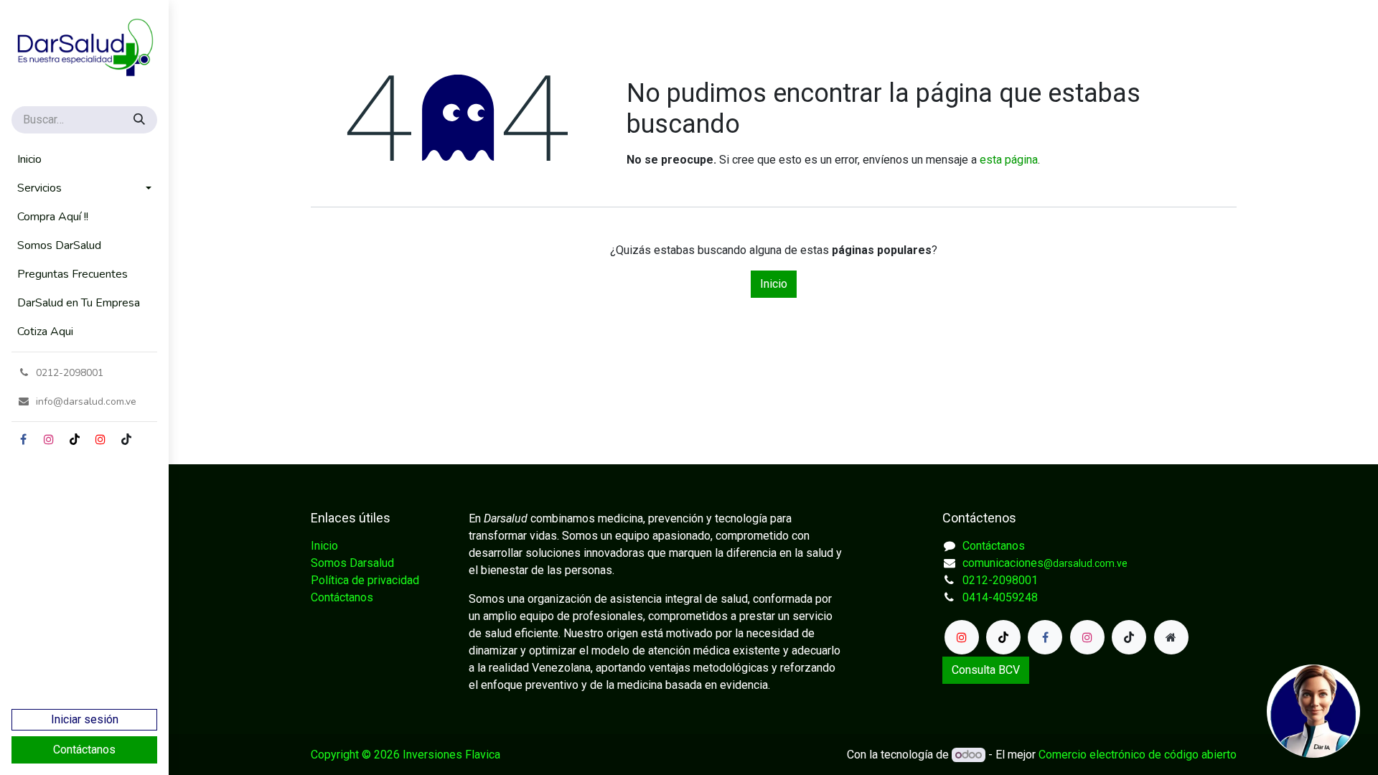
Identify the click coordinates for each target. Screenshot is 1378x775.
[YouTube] (100, 439)
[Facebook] (22, 439)
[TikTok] (74, 439)
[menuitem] (84, 159)
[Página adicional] (1171, 637)
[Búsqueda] (140, 119)
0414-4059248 (1000, 597)
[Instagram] (48, 439)
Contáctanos (84, 749)
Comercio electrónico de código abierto (1138, 754)
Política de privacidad (365, 580)
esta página (1009, 159)
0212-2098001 (1000, 580)
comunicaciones (1045, 563)
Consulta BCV (986, 670)
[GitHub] (126, 439)
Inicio (773, 284)
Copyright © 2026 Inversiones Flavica (405, 754)
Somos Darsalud (352, 563)
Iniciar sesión (84, 719)
